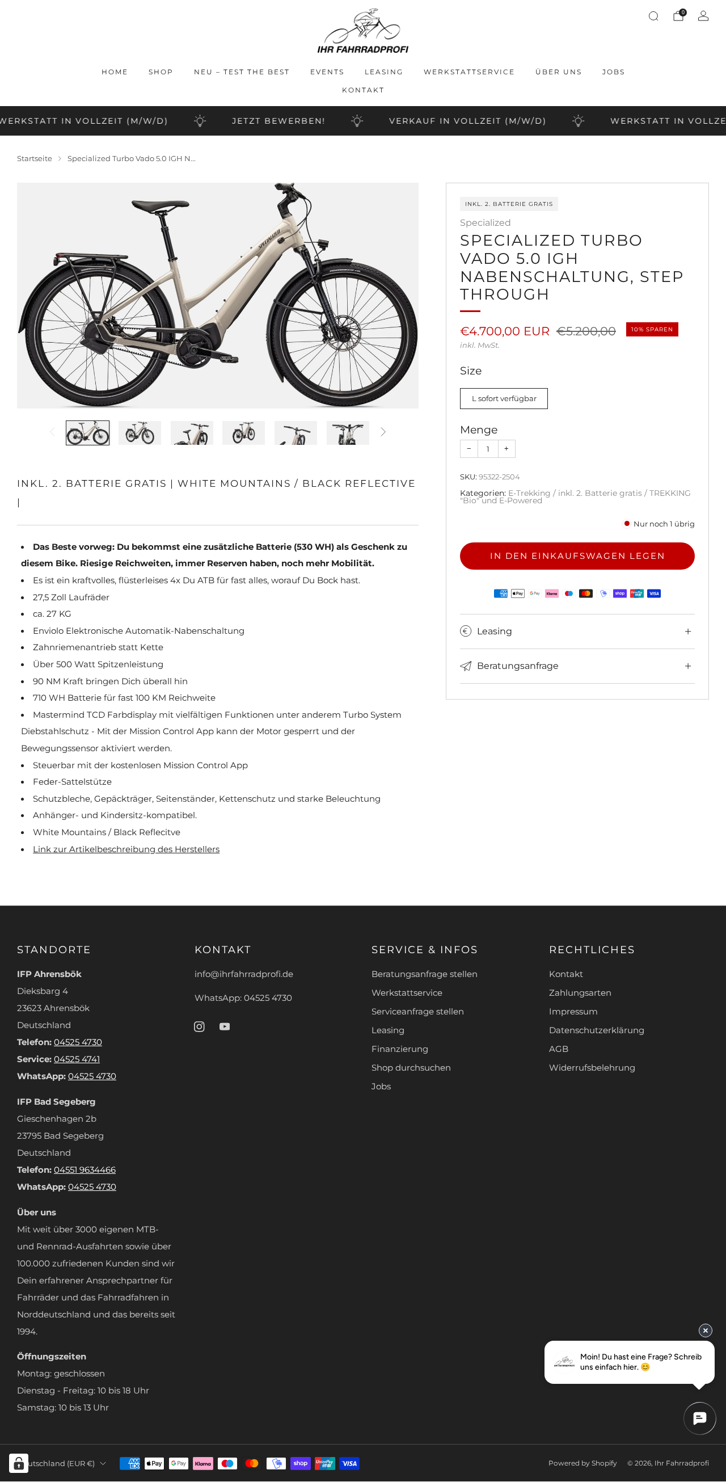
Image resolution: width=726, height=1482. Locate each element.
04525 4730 (78, 1042)
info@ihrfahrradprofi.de (244, 974)
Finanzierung (400, 1049)
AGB (558, 1049)
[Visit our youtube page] (224, 1026)
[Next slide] (396, 296)
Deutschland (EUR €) (56, 1463)
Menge (478, 429)
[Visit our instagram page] (199, 1026)
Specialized (485, 222)
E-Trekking (529, 493)
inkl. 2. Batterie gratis (600, 493)
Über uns (558, 72)
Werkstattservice (469, 72)
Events (327, 72)
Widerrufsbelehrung (592, 1068)
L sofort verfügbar (504, 398)
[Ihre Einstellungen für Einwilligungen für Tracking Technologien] (18, 1463)
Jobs (613, 72)
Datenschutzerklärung (596, 1030)
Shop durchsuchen (411, 1068)
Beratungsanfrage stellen (425, 974)
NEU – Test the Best (242, 72)
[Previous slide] (39, 296)
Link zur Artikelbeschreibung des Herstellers (126, 849)
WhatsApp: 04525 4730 (243, 998)
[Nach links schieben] (52, 433)
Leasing (384, 72)
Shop (161, 72)
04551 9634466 (85, 1170)
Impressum (573, 1012)
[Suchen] (653, 16)
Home (115, 72)
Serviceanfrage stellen (418, 1012)
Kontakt (363, 90)
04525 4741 (77, 1059)
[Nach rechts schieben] (383, 433)
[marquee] (363, 121)
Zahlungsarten (580, 993)
